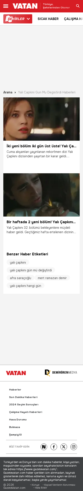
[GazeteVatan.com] (16, 373)
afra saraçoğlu (20, 278)
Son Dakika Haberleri (23, 397)
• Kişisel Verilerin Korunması (59, 484)
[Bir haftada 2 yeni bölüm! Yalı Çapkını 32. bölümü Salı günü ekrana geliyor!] (41, 195)
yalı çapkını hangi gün (25, 286)
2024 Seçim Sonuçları (23, 404)
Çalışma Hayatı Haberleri (25, 412)
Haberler (15, 389)
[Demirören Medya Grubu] (61, 373)
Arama (7, 92)
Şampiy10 (15, 434)
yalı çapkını (18, 262)
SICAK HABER (48, 19)
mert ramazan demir (52, 278)
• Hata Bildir (40, 487)
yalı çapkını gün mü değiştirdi (31, 270)
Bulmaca (14, 427)
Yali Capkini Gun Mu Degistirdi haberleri (46, 92)
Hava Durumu (18, 419)
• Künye (34, 484)
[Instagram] (73, 447)
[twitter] (63, 447)
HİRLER (16, 19)
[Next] (44, 447)
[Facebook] (53, 447)
